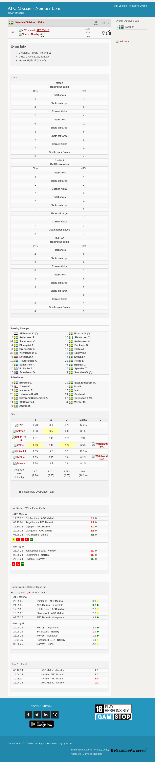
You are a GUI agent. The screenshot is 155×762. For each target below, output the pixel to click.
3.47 (51, 445)
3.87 (67, 445)
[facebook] (28, 714)
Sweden (129, 27)
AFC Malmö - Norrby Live (34, 8)
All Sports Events (138, 5)
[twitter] (37, 714)
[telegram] (55, 714)
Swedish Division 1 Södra (29, 22)
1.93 (35, 445)
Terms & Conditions (81, 749)
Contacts (87, 753)
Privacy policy (101, 749)
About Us (76, 753)
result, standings (16, 12)
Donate (98, 753)
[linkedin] (46, 714)
